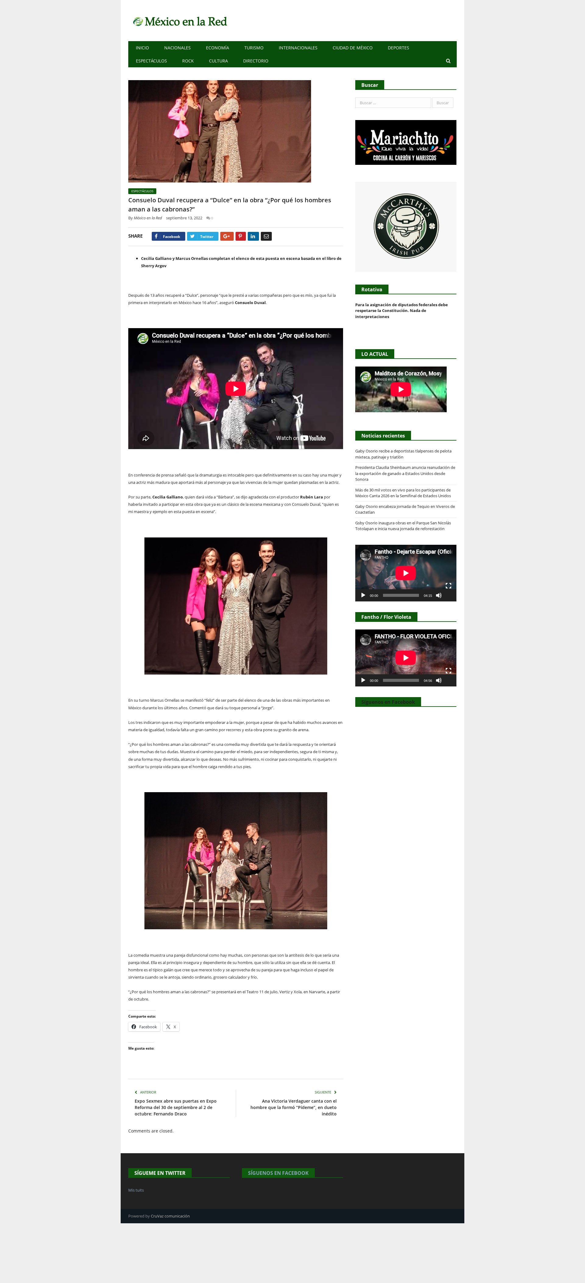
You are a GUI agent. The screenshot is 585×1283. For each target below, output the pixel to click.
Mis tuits (136, 1190)
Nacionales (177, 48)
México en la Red (148, 218)
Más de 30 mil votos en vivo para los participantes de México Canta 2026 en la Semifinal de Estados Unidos (403, 493)
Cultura (218, 61)
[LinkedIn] (253, 236)
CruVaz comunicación (170, 1216)
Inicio (142, 48)
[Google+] (227, 236)
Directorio (255, 61)
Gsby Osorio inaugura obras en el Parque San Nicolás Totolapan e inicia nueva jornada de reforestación (403, 526)
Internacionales (298, 48)
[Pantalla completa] (448, 586)
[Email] (266, 236)
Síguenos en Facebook (388, 702)
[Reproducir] (363, 595)
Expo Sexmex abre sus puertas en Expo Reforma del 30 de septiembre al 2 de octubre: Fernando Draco (176, 1107)
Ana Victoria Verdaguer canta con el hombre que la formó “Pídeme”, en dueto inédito (293, 1107)
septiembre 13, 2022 (184, 218)
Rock (188, 61)
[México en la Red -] (179, 20)
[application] (405, 573)
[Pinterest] (241, 236)
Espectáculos (151, 61)
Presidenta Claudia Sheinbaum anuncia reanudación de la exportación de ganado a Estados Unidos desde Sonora (405, 473)
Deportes (398, 48)
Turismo (254, 48)
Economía (217, 48)
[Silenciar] (439, 595)
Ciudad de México (353, 48)
